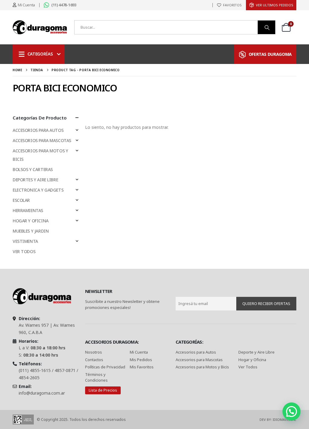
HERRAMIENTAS (28, 210)
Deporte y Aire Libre (256, 352)
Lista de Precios (103, 390)
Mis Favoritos (142, 367)
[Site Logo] (40, 27)
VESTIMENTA (25, 241)
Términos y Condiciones (96, 377)
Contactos (94, 359)
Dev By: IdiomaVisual (278, 419)
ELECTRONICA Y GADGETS (38, 190)
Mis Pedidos (141, 359)
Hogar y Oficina (252, 359)
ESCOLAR (21, 200)
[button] (291, 411)
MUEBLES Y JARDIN (31, 231)
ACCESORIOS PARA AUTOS (38, 130)
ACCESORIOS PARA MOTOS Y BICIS (40, 155)
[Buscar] (266, 27)
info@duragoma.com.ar (42, 393)
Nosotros (93, 352)
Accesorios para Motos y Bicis (202, 367)
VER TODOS (24, 251)
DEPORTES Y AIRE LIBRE (35, 180)
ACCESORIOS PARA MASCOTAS (42, 140)
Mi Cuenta (139, 352)
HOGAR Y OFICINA (31, 221)
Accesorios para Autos (196, 352)
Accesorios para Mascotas (199, 359)
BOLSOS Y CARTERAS (33, 169)
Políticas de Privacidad (105, 367)
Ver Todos (247, 367)
